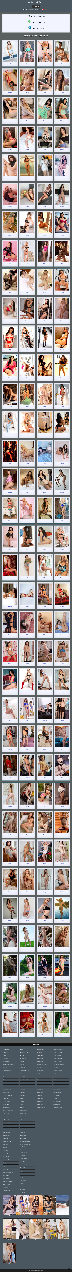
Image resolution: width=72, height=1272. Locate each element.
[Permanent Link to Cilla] (10, 708)
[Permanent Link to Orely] (27, 80)
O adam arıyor (6, 1190)
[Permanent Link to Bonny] (10, 908)
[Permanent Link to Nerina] (27, 565)
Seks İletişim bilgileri (8, 1181)
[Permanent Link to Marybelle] (45, 1022)
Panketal (22, 1061)
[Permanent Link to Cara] (27, 165)
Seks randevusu (6, 1178)
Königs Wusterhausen (8, 1110)
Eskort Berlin (28, 9)
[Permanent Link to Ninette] (27, 1022)
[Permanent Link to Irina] (10, 108)
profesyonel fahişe (7, 1159)
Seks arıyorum (23, 1158)
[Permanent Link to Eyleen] (10, 365)
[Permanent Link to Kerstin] (10, 794)
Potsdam (22, 1064)
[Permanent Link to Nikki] (10, 337)
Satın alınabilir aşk (57, 1107)
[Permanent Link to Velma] (27, 194)
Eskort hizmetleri (41, 1107)
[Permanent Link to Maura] (45, 965)
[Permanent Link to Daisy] (10, 851)
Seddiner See (23, 1089)
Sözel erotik (23, 1180)
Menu (37, 6)
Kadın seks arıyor (57, 1058)
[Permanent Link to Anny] (27, 394)
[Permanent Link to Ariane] (10, 194)
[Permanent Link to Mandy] (10, 679)
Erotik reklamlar (40, 1083)
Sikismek (5, 1147)
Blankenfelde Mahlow (8, 1064)
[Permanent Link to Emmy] (27, 280)
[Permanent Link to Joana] (62, 280)
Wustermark (22, 1123)
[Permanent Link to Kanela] (45, 222)
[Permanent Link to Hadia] (10, 651)
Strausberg (22, 1095)
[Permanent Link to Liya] (62, 736)
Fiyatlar (37, 9)
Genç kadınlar (56, 1104)
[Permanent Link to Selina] (45, 394)
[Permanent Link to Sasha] (45, 679)
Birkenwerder (6, 1061)
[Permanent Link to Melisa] (45, 651)
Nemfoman (5, 1138)
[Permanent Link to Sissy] (45, 194)
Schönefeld (22, 1076)
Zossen (21, 1129)
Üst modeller (23, 1168)
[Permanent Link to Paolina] (62, 337)
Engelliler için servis (8, 1172)
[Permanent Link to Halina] (62, 879)
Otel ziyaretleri (57, 1101)
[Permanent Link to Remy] (45, 479)
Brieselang (5, 1067)
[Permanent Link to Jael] (45, 137)
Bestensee (5, 1058)
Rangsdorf (22, 1067)
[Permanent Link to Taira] (45, 537)
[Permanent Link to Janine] (45, 422)
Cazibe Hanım (56, 1073)
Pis (20, 1186)
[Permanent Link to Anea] (62, 822)
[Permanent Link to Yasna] (10, 280)
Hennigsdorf (6, 1098)
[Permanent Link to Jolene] (10, 137)
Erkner (4, 1076)
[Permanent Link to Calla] (10, 51)
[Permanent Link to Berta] (27, 222)
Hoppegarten (6, 1104)
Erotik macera (40, 1086)
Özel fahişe (5, 1150)
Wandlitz (22, 1107)
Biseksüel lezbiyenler (42, 1064)
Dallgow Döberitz (7, 1070)
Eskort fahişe (40, 1101)
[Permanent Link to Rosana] (62, 137)
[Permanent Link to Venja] (62, 422)
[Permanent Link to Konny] (27, 451)
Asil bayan (39, 1076)
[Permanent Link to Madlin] (10, 80)
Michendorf (6, 1123)
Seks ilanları (6, 1175)
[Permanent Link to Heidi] (45, 736)
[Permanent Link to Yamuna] (62, 622)
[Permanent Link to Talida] (62, 1022)
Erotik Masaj (40, 1092)
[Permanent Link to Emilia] (45, 794)
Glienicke (5, 1086)
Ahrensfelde (6, 1049)
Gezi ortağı (5, 1169)
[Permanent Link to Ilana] (27, 651)
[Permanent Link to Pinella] (62, 479)
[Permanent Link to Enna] (27, 851)
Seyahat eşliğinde (7, 1166)
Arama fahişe (23, 1155)
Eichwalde (5, 1073)
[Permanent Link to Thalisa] (10, 993)
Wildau (21, 1116)
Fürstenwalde (6, 1083)
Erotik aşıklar (40, 1089)
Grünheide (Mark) (7, 1095)
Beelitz (4, 1052)
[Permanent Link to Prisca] (62, 451)
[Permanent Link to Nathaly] (10, 594)
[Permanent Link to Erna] (27, 365)
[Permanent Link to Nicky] (27, 679)
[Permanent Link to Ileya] (27, 51)
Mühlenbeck (6, 1129)
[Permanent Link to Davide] (45, 108)
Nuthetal (22, 1055)
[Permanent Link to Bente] (27, 422)
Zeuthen (22, 1126)
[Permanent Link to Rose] (45, 51)
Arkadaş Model (40, 1058)
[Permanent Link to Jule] (10, 565)
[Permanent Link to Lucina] (62, 594)
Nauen (21, 1049)
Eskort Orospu (40, 1104)
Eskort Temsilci (40, 1098)
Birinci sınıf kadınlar (58, 1049)
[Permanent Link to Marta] (62, 708)
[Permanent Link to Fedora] (10, 736)
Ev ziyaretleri (56, 1083)
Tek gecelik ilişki (7, 1141)
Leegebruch (6, 1113)
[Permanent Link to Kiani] (62, 651)
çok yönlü (22, 1189)
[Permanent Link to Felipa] (45, 565)
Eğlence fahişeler (57, 1061)
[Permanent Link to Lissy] (10, 1022)
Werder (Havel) (23, 1110)
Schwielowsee (23, 1086)
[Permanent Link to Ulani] (62, 965)
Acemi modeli (40, 1052)
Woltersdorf (22, 1119)
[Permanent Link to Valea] (10, 622)
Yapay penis (23, 1177)
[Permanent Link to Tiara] (10, 879)
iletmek (21, 1183)
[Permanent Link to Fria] (27, 708)
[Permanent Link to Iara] (45, 908)
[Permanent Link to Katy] (45, 879)
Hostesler (55, 1098)
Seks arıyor (22, 1132)
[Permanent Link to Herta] (27, 965)
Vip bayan (22, 1192)
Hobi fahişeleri (56, 1089)
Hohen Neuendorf (7, 1101)
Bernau (4, 1055)
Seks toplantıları (7, 1184)
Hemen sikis (23, 1138)
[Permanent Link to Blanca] (10, 936)
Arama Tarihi (23, 1161)
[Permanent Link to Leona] (45, 594)
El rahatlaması (56, 1076)
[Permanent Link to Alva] (62, 765)
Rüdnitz (22, 1073)
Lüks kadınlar (6, 1119)
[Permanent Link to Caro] (10, 251)
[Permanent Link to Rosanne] (27, 308)
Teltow (21, 1098)
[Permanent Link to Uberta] (45, 936)
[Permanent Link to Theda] (10, 965)
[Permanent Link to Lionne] (10, 394)
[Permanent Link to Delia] (27, 622)
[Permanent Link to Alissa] (27, 594)
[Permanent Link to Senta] (45, 280)
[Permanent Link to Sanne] (62, 851)
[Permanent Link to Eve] (10, 765)
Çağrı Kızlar (39, 1067)
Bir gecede (22, 1174)
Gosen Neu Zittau (7, 1089)
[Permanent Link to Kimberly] (27, 765)
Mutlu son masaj (57, 1080)
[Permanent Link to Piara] (62, 908)
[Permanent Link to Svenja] (62, 222)
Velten (21, 1104)
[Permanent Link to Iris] (45, 80)
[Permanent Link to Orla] (45, 508)
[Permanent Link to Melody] (62, 679)
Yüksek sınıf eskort (58, 1086)
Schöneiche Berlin (24, 1080)
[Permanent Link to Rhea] (45, 765)
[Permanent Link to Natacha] (10, 508)
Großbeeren (6, 1092)
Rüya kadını (23, 1171)
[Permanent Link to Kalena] (62, 565)
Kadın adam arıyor (57, 1055)
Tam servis (55, 1067)
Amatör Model (40, 1049)
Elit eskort (39, 1080)
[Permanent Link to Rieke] (27, 822)
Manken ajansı (6, 1135)
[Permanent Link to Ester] (27, 337)
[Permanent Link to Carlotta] (62, 365)
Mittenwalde (6, 1126)
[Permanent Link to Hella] (10, 451)
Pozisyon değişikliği (25, 1141)
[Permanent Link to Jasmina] (10, 479)
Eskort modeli (40, 1095)
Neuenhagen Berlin (24, 1052)
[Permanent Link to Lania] (62, 394)
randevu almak (23, 1164)
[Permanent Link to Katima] (45, 993)
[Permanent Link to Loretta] (62, 194)
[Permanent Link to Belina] (45, 308)
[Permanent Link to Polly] (10, 537)
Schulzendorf (23, 1083)
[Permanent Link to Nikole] (27, 137)
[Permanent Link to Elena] (27, 794)
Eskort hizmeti (40, 1061)
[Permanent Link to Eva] (27, 108)
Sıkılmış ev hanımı (57, 1070)
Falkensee (5, 1080)
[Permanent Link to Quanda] (62, 936)
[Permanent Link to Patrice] (45, 251)
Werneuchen (23, 1113)
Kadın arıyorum (23, 1152)
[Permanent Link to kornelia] (62, 794)
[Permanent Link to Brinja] (45, 337)
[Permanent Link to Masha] (62, 537)
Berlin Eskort (36, 2)
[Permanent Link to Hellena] (10, 165)
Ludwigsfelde (6, 1116)
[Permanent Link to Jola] (62, 508)
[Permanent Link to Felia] (27, 879)
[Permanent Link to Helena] (10, 422)
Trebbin (22, 1101)
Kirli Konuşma (40, 1070)
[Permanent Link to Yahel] (45, 165)
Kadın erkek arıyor (57, 1052)
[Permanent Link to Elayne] (62, 308)
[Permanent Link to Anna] (45, 451)
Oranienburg (23, 1058)
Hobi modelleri (57, 1092)
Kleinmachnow (6, 1107)
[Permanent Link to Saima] (45, 622)
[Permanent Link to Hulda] (62, 993)
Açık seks (5, 1144)
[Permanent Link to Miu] (27, 736)
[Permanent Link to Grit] (62, 165)
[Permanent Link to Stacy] (27, 537)
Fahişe (4, 1163)
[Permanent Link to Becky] (27, 251)
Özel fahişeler (6, 1156)
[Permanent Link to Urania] (10, 308)
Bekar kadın (23, 1135)
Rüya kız (39, 1073)
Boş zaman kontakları (58, 1064)
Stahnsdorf (22, 1092)
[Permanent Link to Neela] (45, 822)
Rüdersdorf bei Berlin (25, 1070)
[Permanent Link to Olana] (27, 908)
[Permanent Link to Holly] (27, 936)
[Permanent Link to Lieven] (45, 365)
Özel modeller (6, 1153)
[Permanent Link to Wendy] (62, 108)
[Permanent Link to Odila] (10, 822)
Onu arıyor (5, 1187)
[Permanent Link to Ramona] (45, 708)
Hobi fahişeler (56, 1095)
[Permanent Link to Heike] (45, 851)
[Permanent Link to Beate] (10, 222)
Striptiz (21, 1149)
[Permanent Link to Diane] (27, 993)
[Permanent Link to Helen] (62, 80)
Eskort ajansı (40, 1055)
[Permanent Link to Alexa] (27, 508)
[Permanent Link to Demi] (62, 51)
